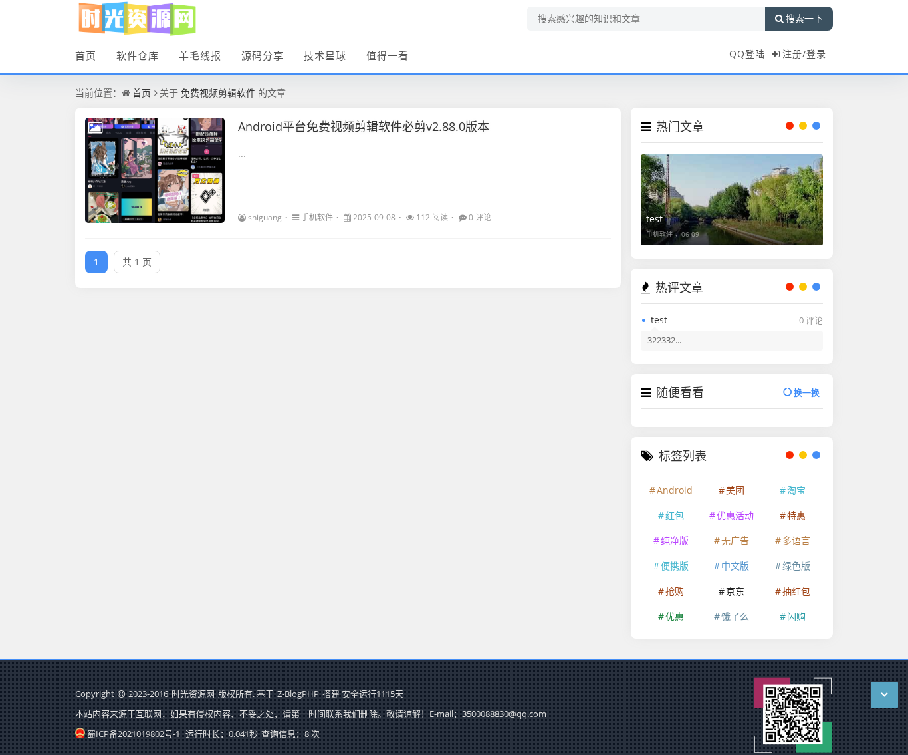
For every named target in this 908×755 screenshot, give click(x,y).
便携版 (675, 565)
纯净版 (675, 540)
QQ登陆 (747, 53)
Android (675, 490)
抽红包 (796, 591)
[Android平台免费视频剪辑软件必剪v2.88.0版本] (155, 170)
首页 (85, 55)
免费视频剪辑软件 (218, 92)
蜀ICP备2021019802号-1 (133, 734)
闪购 (796, 616)
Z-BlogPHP (298, 694)
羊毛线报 (200, 55)
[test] (732, 199)
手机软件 (317, 217)
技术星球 (325, 55)
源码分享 (262, 55)
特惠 (796, 515)
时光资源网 (193, 694)
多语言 (796, 540)
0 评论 (480, 217)
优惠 (674, 616)
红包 (674, 515)
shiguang (265, 217)
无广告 (735, 540)
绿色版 (796, 565)
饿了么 (735, 616)
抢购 (674, 591)
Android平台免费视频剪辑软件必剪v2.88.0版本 (363, 126)
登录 (816, 53)
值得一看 (387, 55)
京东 (735, 591)
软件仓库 (137, 55)
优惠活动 (735, 515)
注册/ (794, 53)
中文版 (735, 565)
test (654, 218)
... (242, 153)
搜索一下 (804, 18)
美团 (735, 490)
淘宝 (796, 490)
